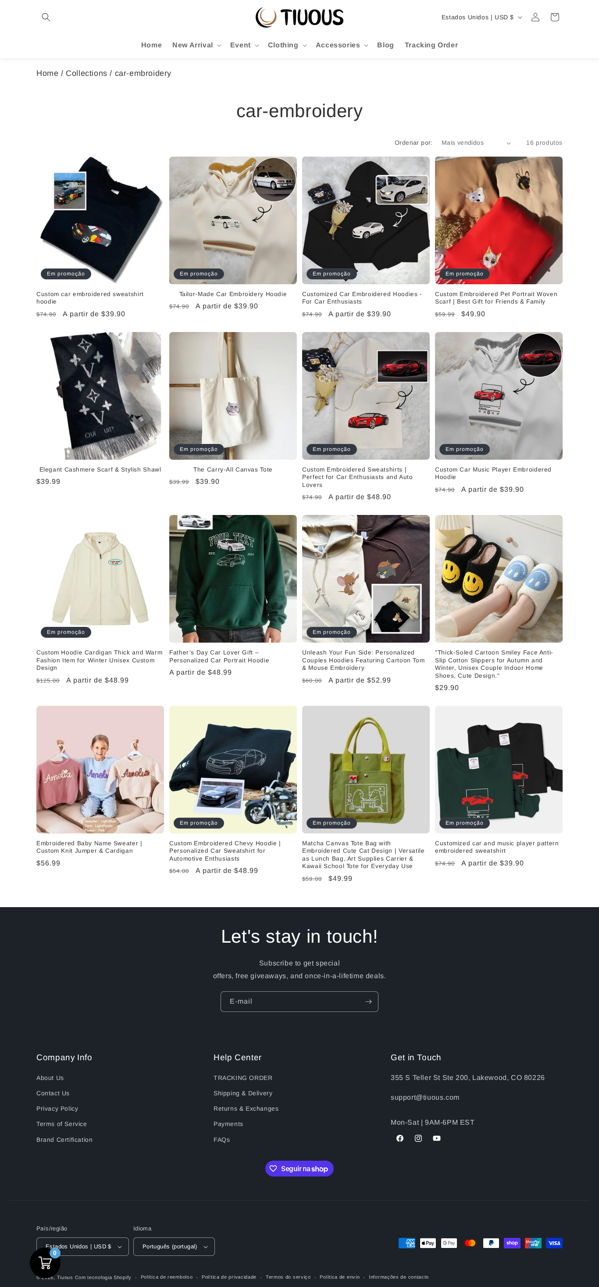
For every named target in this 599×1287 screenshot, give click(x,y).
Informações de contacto (399, 1277)
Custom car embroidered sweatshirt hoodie (90, 298)
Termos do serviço (288, 1277)
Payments (228, 1123)
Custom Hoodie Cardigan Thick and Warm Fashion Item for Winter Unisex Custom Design (99, 660)
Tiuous (65, 1277)
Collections (86, 73)
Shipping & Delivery (243, 1093)
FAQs (222, 1139)
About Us (50, 1077)
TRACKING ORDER (243, 1077)
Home (47, 73)
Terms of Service (61, 1123)
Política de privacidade (229, 1277)
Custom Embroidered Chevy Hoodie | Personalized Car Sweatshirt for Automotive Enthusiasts (225, 851)
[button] (46, 17)
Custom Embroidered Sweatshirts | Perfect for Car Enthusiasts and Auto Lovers (357, 477)
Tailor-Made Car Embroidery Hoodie (233, 294)
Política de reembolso (167, 1277)
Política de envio (340, 1277)
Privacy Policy (57, 1108)
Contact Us (53, 1093)
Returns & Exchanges (246, 1108)
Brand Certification (64, 1139)
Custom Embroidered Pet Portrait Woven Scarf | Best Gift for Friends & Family (496, 298)
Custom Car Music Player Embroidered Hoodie (493, 473)
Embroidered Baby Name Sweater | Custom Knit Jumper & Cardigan (89, 847)
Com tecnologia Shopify (103, 1277)
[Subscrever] (368, 1001)
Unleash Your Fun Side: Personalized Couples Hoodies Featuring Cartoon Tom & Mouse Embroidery (363, 660)
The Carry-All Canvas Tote (233, 469)
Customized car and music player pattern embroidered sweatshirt (497, 847)
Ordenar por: (414, 142)
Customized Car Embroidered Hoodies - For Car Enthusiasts (362, 298)
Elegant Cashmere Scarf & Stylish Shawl (100, 469)
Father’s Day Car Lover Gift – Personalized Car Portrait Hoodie (219, 656)
